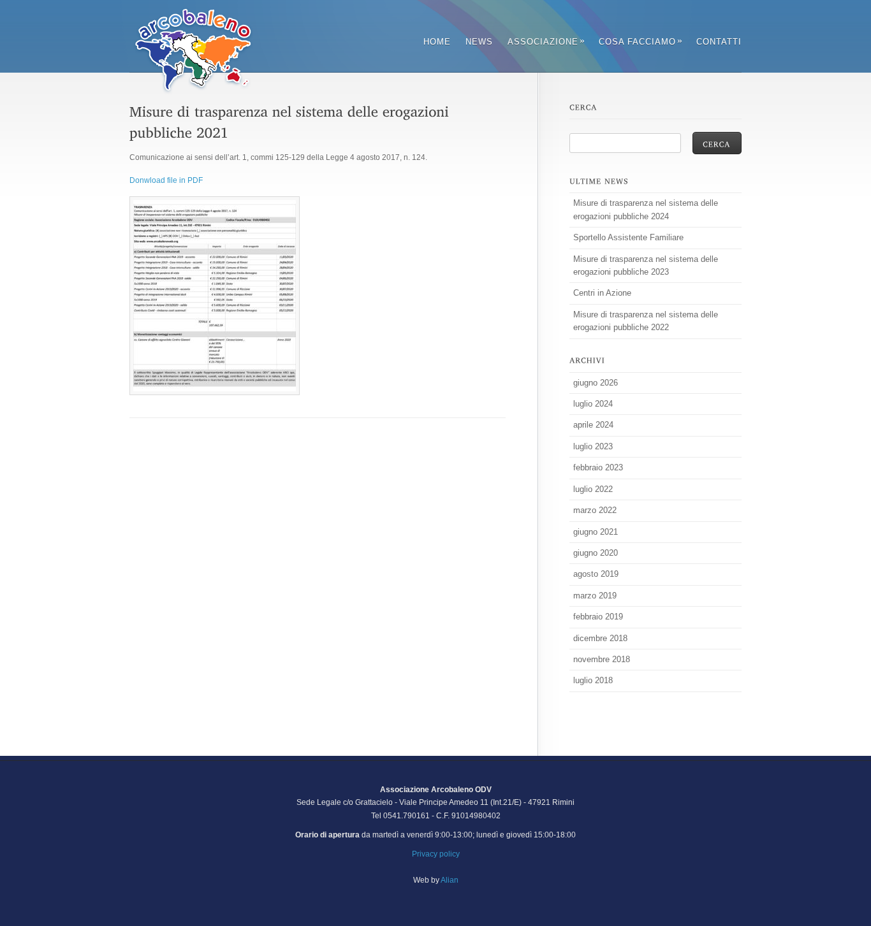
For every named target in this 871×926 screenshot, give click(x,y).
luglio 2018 (593, 680)
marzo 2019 (595, 595)
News (479, 42)
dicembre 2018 (600, 638)
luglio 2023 (593, 446)
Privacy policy (436, 854)
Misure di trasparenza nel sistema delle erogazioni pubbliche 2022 (645, 321)
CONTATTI (719, 42)
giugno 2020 (595, 553)
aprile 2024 (593, 425)
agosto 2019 (595, 574)
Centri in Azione (602, 293)
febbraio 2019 (598, 616)
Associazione (546, 42)
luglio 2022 (593, 489)
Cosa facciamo (640, 42)
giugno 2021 (595, 532)
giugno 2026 (595, 382)
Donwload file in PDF (166, 180)
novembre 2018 (601, 659)
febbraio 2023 (598, 467)
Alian (449, 880)
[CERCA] (717, 143)
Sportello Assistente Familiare (628, 237)
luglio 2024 (593, 404)
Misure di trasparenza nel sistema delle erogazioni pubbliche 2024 (645, 209)
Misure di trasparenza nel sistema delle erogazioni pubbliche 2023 (645, 265)
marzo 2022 (595, 510)
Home (437, 42)
